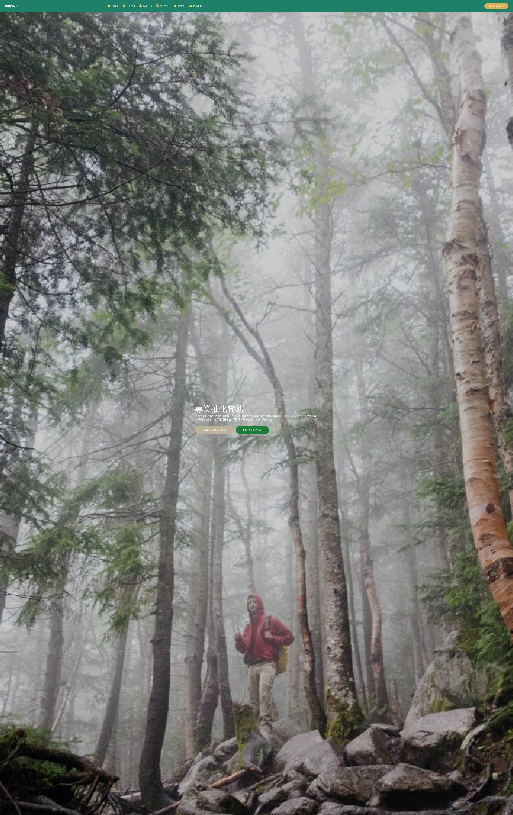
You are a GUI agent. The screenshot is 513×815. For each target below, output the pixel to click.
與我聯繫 (197, 6)
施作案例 (165, 6)
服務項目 (147, 6)
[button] (8, 419)
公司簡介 (130, 6)
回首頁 (115, 6)
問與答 (181, 6)
